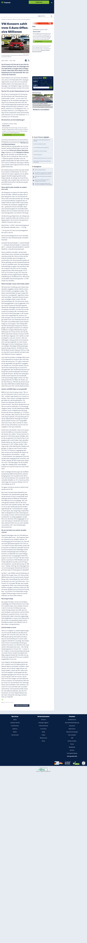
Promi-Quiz (43, 728)
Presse (72, 744)
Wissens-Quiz (43, 738)
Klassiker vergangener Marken (40, 169)
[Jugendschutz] (43, 769)
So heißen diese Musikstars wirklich (39, 144)
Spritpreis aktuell (14, 722)
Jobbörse (15, 728)
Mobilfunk (39, 2)
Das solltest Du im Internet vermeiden (40, 151)
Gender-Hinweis (72, 741)
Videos (43, 735)
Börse (14, 719)
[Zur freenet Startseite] (5, 1)
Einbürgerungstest (43, 722)
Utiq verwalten (72, 735)
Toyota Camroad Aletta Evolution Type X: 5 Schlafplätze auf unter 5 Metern (42, 180)
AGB (72, 738)
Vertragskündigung (72, 753)
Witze (43, 741)
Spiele (43, 732)
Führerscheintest (43, 725)
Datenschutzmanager (72, 732)
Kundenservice (72, 719)
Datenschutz (72, 728)
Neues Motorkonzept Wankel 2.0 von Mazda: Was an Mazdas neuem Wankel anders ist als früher (43, 173)
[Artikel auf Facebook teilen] (26, 60)
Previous (2, 43)
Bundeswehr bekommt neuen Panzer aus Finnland (42, 158)
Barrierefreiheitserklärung (72, 722)
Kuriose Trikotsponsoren (37, 154)
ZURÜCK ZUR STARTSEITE (21, 705)
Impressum (72, 725)
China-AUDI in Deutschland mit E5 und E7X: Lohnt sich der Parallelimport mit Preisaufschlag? (43, 184)
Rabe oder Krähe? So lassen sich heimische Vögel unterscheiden (42, 162)
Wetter (15, 732)
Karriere (72, 750)
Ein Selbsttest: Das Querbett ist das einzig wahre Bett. (43, 177)
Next (28, 43)
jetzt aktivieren (7, 134)
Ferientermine (15, 725)
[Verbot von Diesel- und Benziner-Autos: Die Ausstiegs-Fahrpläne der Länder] (15, 43)
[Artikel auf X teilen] (28, 60)
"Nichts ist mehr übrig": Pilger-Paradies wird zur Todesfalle (41, 140)
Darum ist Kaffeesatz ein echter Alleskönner (41, 147)
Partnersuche (15, 735)
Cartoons (43, 719)
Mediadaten (72, 747)
